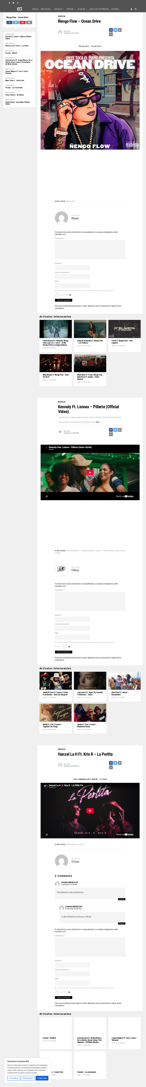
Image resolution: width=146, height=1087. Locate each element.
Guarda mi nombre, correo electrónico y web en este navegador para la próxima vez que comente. (86, 290)
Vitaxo (44, 348)
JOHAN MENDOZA (69, 863)
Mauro (68, 31)
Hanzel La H (75, 825)
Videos (70, 9)
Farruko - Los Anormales (14, 88)
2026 (68, 825)
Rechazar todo (28, 1078)
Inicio (35, 9)
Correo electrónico (62, 272)
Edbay (68, 421)
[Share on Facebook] (9, 22)
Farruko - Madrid (11, 53)
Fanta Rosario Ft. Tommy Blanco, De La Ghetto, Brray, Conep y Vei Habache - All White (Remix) (18, 62)
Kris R (82, 825)
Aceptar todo (42, 1078)
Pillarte (57, 543)
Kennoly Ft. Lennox (80, 541)
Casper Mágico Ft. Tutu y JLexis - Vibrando (17, 72)
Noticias (45, 9)
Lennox (122, 541)
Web (56, 281)
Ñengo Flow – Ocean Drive (17, 17)
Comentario (60, 238)
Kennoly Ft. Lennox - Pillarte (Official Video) (18, 38)
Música (58, 9)
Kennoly (69, 541)
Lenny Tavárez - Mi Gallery (14, 95)
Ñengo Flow (70, 201)
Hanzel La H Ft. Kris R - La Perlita (16, 46)
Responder (121, 880)
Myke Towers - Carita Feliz (14, 81)
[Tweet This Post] (16, 22)
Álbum (81, 9)
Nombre (58, 263)
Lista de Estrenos (99, 9)
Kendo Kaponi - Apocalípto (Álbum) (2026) (17, 103)
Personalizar (13, 1078)
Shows (115, 9)
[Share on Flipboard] (23, 22)
